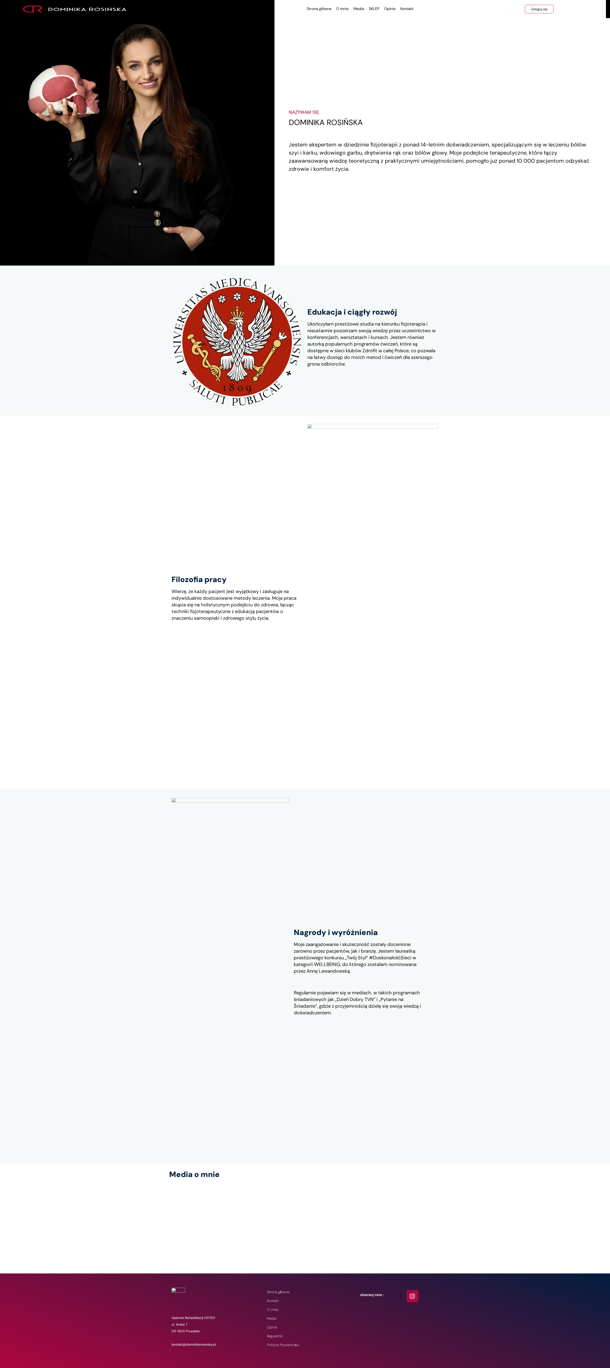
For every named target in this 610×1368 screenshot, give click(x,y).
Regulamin (275, 1336)
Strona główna (319, 8)
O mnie (342, 8)
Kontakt (406, 8)
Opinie (390, 8)
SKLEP (374, 8)
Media (358, 8)
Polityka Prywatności (283, 1345)
